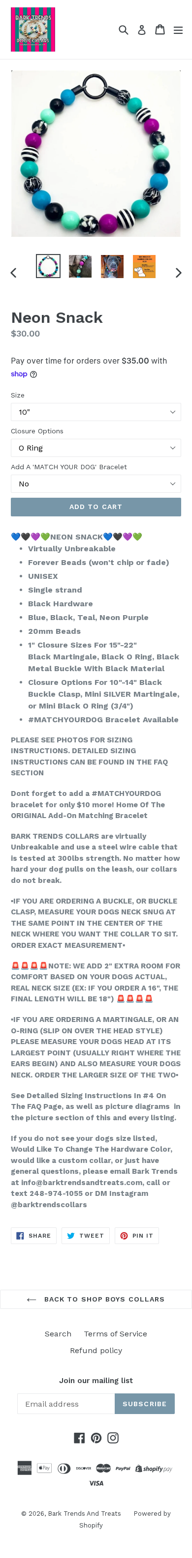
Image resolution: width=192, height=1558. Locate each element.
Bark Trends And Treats (84, 1513)
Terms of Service (115, 1333)
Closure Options (37, 431)
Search (58, 1333)
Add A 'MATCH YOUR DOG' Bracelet (69, 467)
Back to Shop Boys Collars (103, 1299)
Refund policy (96, 1350)
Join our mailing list (96, 1380)
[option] (48, 266)
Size (18, 395)
